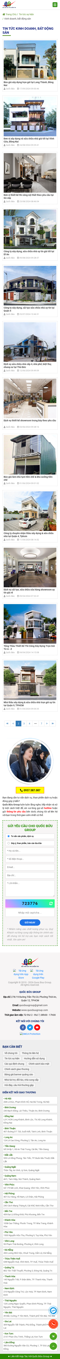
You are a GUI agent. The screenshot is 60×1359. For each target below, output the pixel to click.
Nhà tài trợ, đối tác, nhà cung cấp (21, 1079)
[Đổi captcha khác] (51, 903)
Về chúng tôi (10, 1053)
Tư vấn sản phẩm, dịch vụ (22, 836)
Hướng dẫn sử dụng (34, 1058)
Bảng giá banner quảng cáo (18, 1074)
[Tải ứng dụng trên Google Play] (38, 974)
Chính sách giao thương (16, 1069)
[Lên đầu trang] (53, 1346)
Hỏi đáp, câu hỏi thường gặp (19, 1085)
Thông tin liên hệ (30, 1053)
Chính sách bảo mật (39, 1063)
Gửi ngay (30, 922)
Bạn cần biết (12, 1046)
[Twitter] (30, 1027)
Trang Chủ (10, 14)
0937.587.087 (31, 790)
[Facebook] (23, 1027)
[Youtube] (37, 1027)
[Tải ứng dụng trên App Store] (21, 974)
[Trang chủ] (9, 4)
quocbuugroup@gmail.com (33, 1005)
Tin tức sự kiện (26, 14)
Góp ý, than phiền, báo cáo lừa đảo (26, 843)
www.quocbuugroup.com (34, 1010)
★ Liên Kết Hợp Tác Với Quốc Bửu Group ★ (30, 1356)
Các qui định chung (14, 1063)
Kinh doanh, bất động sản (17, 18)
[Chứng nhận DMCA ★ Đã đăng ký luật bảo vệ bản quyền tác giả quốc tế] (30, 1033)
